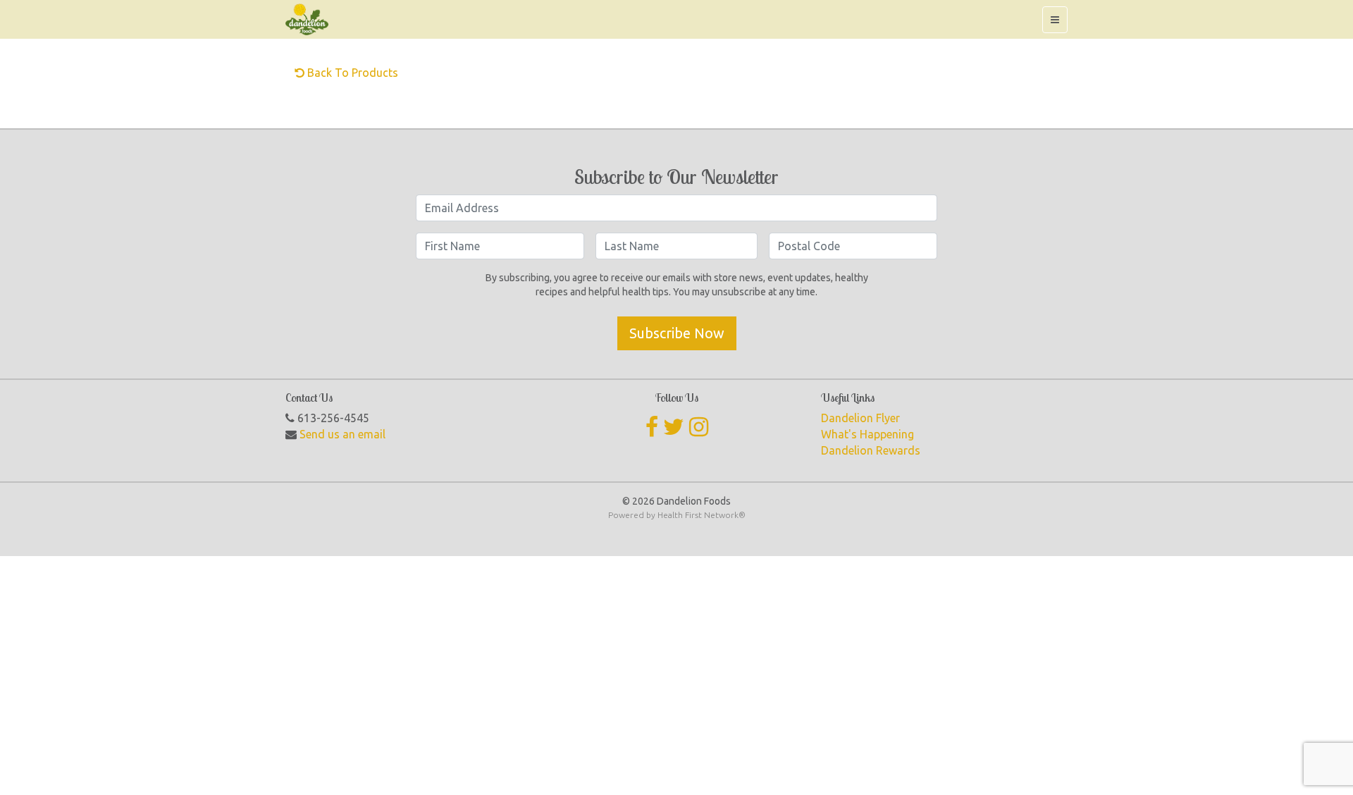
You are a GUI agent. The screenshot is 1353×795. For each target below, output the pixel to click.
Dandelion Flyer (860, 418)
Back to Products (351, 72)
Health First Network (698, 514)
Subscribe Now (676, 333)
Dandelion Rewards (870, 450)
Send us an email (342, 434)
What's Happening (867, 434)
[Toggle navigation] (1055, 19)
